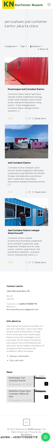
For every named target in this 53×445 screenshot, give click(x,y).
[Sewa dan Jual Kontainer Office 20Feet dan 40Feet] (23, 4)
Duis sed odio (17, 360)
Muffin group (34, 429)
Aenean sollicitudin (19, 356)
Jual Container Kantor (19, 162)
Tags (22, 46)
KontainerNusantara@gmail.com (22, 309)
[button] (45, 437)
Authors (36, 46)
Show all (44, 49)
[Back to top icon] (26, 422)
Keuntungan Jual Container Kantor (26, 89)
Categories (10, 46)
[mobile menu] (49, 4)
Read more (40, 118)
